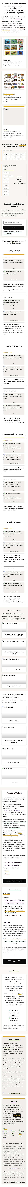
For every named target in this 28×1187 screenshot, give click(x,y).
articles (7, 823)
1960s (11, 176)
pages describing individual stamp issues (14, 821)
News (17, 982)
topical (4, 32)
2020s (5, 194)
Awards (14, 1101)
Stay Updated (14, 971)
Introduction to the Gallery (12, 865)
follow (19, 994)
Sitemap (7, 874)
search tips (18, 231)
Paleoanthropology (9, 94)
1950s (5, 176)
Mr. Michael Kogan (8, 1047)
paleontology (18, 19)
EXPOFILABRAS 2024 (16, 1182)
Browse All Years (12, 165)
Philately (6, 129)
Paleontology (7, 60)
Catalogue (22, 144)
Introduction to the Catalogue (13, 862)
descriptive (11, 32)
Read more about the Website (15, 881)
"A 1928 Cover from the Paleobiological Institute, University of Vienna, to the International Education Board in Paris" (15, 901)
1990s (5, 185)
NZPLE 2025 (15, 1168)
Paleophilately (12, 998)
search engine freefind (9, 231)
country (17, 814)
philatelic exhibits (15, 827)
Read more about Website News (14, 961)
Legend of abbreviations (12, 868)
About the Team (14, 1039)
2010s (5, 191)
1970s (5, 179)
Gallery (13, 241)
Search (14, 228)
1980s (5, 182)
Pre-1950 (6, 173)
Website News (14, 890)
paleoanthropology (7, 21)
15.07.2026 (6, 894)
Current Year (19, 986)
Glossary (7, 871)
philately (18, 21)
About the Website (14, 793)
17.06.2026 (6, 922)
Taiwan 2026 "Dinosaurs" (11, 915)
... (14, 920)
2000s (5, 188)
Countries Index (8, 151)
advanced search (8, 233)
